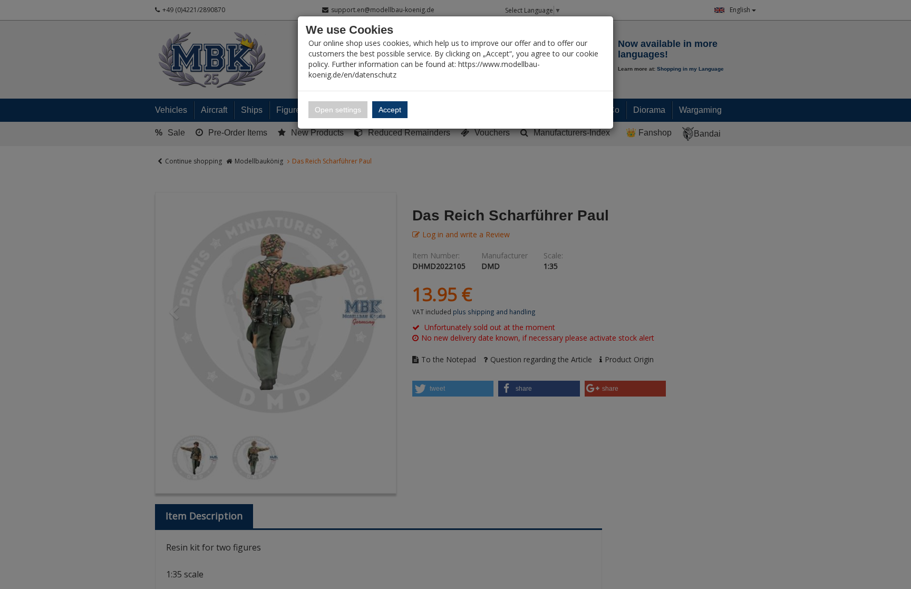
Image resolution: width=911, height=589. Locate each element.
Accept (390, 109)
